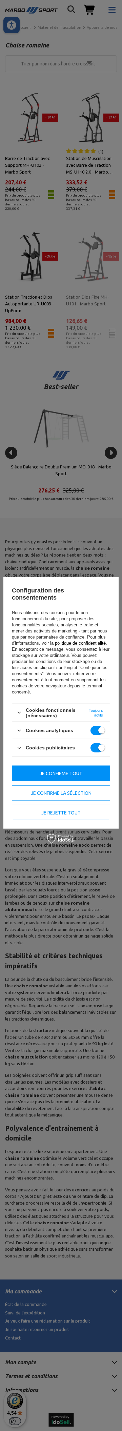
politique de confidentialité (80, 643)
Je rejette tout (61, 812)
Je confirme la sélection (61, 792)
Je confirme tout (61, 773)
